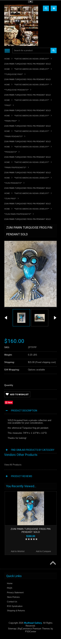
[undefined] (30, 306)
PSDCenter (30, 631)
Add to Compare (43, 551)
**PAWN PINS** (10, 121)
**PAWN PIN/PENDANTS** (15, 167)
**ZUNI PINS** (10, 199)
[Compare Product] (46, 8)
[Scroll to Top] (52, 563)
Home (7, 59)
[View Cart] (54, 8)
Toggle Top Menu (30, 2)
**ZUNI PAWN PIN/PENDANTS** (17, 214)
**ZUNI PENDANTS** (13, 183)
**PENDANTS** (10, 152)
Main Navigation (7, 51)
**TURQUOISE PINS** (13, 74)
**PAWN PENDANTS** (13, 136)
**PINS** (7, 105)
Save (10, 402)
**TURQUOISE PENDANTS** (16, 90)
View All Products (13, 464)
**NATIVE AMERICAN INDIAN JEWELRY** (31, 59)
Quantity (8, 385)
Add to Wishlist (19, 394)
